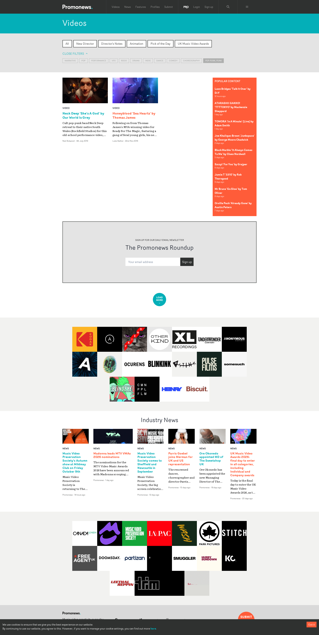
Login (196, 7)
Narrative (70, 60)
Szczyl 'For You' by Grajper (231, 164)
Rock (124, 60)
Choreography (191, 60)
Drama (136, 60)
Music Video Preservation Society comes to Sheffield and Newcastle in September (149, 462)
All (67, 43)
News (127, 7)
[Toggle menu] (247, 6)
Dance (159, 60)
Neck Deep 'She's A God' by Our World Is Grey (83, 115)
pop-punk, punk (213, 60)
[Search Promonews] (228, 6)
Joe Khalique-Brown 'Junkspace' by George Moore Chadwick (235, 138)
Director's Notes (111, 43)
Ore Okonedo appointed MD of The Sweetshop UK (211, 459)
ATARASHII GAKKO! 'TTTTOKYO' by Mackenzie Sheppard (231, 107)
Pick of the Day (160, 43)
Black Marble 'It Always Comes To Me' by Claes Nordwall (233, 152)
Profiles (155, 7)
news (65, 448)
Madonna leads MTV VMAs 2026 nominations (112, 455)
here (153, 629)
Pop (83, 60)
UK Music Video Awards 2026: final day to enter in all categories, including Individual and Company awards (242, 464)
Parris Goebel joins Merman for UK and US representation (180, 459)
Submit (168, 7)
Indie (148, 60)
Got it (311, 624)
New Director (85, 43)
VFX (113, 60)
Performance (98, 60)
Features (140, 7)
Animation (136, 43)
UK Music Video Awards (193, 43)
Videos (116, 7)
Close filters (73, 53)
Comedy (173, 60)
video (66, 108)
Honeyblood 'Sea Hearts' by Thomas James (133, 115)
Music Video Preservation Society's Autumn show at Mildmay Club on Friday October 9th (74, 462)
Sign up (209, 7)
